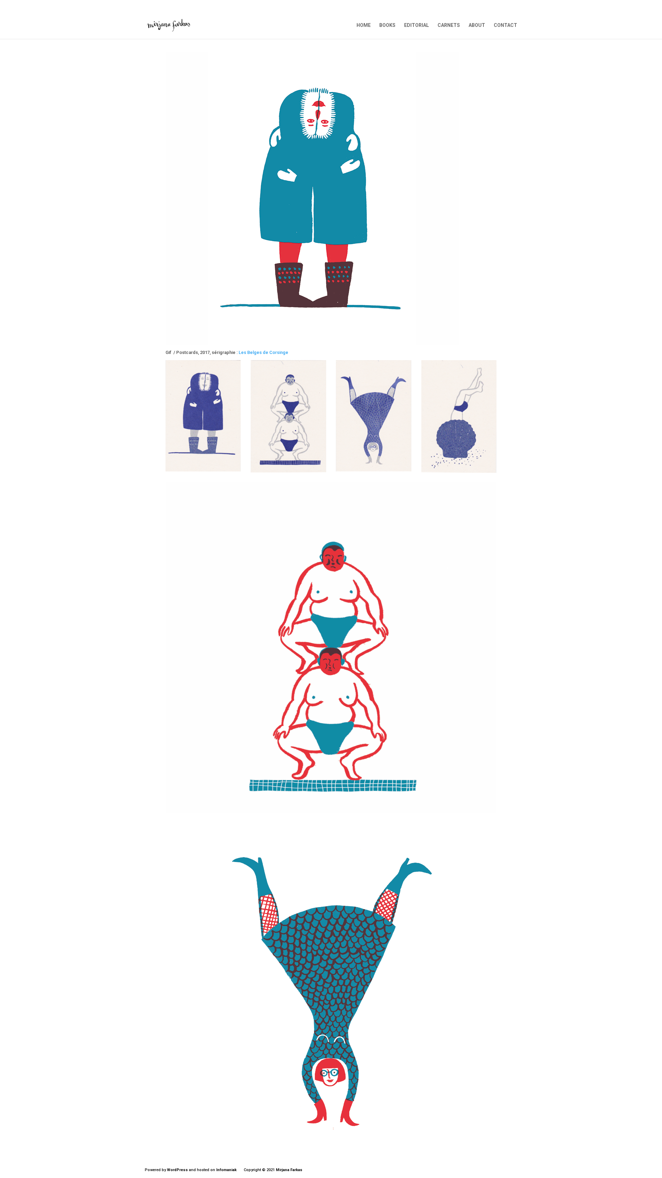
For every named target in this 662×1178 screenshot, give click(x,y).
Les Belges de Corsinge (263, 352)
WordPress (177, 1170)
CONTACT (505, 25)
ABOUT (477, 25)
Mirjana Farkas (289, 1170)
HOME (364, 25)
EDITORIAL (416, 25)
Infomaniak (226, 1170)
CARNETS (449, 25)
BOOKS (387, 25)
